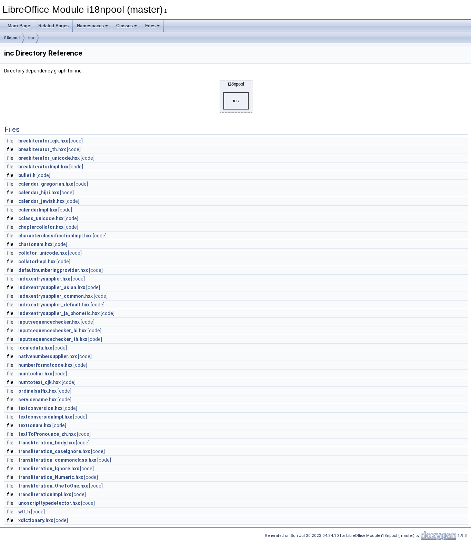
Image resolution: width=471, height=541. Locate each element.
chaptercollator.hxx (40, 227)
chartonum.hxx (35, 244)
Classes (124, 25)
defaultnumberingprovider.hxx (53, 270)
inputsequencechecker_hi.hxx (52, 330)
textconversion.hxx (40, 408)
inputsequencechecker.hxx (49, 322)
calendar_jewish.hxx (41, 201)
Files (150, 25)
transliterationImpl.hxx (44, 494)
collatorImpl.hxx (37, 261)
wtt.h (24, 511)
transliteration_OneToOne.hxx (53, 486)
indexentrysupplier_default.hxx (54, 304)
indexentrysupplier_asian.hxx (51, 287)
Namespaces (90, 25)
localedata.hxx (35, 348)
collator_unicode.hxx (42, 253)
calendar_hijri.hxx (38, 192)
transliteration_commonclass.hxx (57, 460)
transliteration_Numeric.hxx (50, 477)
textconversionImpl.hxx (45, 417)
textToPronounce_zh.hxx (47, 434)
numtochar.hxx (35, 373)
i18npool (12, 38)
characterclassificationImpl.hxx (55, 235)
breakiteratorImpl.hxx (43, 166)
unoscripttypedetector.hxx (49, 503)
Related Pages (53, 25)
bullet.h (27, 175)
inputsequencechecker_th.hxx (52, 339)
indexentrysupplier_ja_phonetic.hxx (59, 313)
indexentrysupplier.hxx (44, 279)
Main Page (19, 25)
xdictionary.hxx (35, 520)
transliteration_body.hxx (46, 442)
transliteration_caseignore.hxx (54, 451)
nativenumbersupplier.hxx (47, 356)
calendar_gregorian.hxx (45, 184)
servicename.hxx (37, 399)
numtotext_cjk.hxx (39, 382)
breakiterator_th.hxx (42, 149)
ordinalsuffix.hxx (37, 391)
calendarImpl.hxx (37, 210)
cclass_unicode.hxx (40, 218)
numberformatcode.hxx (45, 365)
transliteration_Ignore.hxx (48, 468)
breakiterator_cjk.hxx (43, 141)
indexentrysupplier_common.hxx (55, 296)
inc (31, 38)
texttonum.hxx (34, 425)
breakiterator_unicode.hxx (49, 158)
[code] (76, 141)
